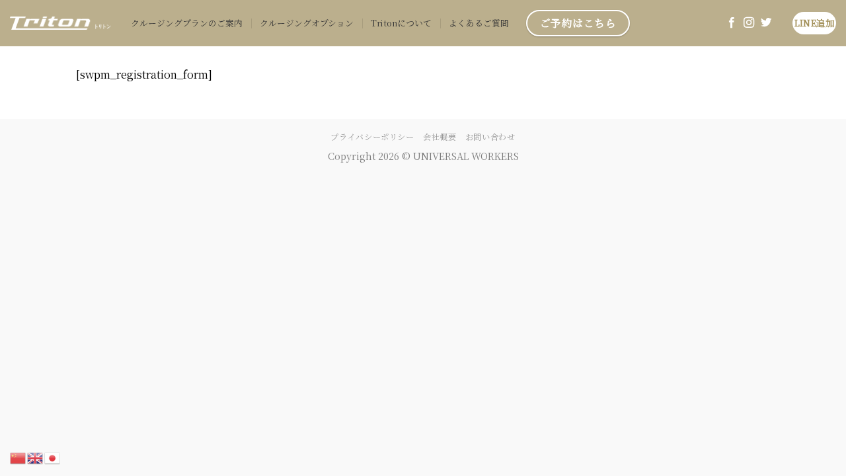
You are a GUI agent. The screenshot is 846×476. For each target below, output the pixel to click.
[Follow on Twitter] (766, 23)
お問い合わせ (490, 137)
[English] (35, 456)
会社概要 (439, 137)
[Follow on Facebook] (731, 23)
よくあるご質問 (479, 23)
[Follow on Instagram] (749, 23)
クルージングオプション (307, 23)
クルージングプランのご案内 (187, 23)
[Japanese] (52, 456)
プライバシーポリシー (372, 137)
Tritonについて (401, 23)
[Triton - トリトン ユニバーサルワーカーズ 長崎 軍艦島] (60, 23)
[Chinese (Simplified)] (18, 456)
